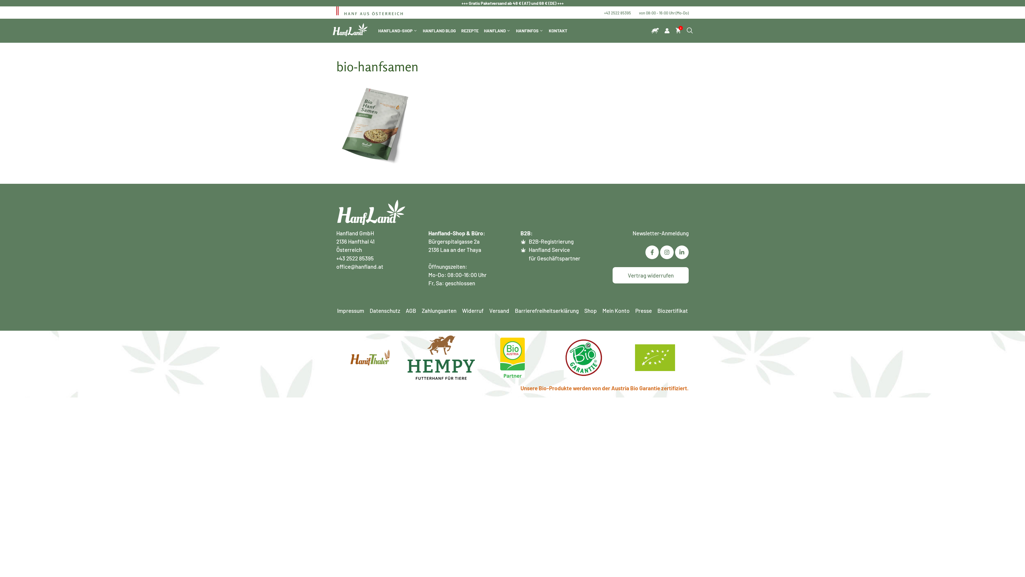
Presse (643, 310)
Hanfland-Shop (395, 30)
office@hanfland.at (359, 266)
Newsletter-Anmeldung (661, 233)
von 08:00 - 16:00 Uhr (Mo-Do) (664, 12)
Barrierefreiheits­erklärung (547, 310)
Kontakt (558, 30)
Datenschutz (385, 310)
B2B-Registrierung (551, 241)
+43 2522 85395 (617, 12)
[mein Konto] (667, 30)
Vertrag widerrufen (651, 275)
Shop (590, 310)
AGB (411, 310)
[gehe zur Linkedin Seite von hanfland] (667, 252)
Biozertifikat (672, 310)
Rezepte (470, 30)
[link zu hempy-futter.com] (655, 31)
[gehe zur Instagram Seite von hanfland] (682, 252)
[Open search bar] (690, 31)
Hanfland (495, 30)
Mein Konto (616, 310)
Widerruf (473, 310)
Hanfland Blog (439, 30)
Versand (499, 310)
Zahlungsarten (439, 310)
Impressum (350, 310)
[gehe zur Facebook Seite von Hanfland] (652, 252)
